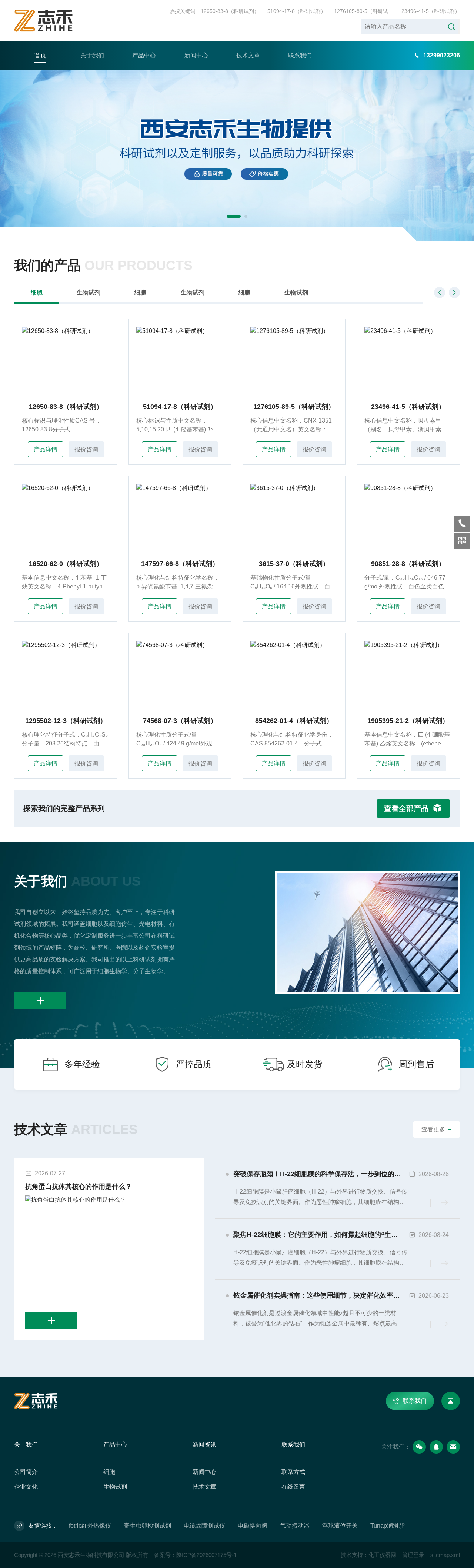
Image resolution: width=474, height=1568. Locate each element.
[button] (234, 216)
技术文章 (248, 55)
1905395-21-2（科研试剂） (408, 720)
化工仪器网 (382, 1555)
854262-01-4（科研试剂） (294, 720)
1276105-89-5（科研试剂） (363, 11)
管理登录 (413, 1555)
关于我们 (92, 55)
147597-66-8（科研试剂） (180, 563)
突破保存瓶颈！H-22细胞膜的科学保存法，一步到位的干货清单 (321, 1174)
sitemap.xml (445, 1555)
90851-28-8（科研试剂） (408, 563)
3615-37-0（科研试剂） (294, 563)
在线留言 (293, 1487)
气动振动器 (295, 1525)
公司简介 (26, 1472)
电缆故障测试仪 (204, 1525)
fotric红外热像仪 (90, 1525)
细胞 (37, 292)
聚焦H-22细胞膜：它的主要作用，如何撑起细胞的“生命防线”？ (321, 1234)
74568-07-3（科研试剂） (180, 720)
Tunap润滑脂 (387, 1525)
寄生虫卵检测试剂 (147, 1525)
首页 (40, 55)
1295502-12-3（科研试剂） (66, 720)
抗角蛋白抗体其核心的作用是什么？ (78, 1186)
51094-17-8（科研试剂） (296, 11)
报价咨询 (86, 449)
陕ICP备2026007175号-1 (206, 1555)
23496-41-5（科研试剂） (430, 11)
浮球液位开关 (340, 1525)
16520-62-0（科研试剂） (66, 563)
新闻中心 (196, 55)
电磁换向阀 (252, 1525)
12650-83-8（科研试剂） (230, 11)
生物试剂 (88, 292)
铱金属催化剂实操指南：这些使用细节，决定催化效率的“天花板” (321, 1295)
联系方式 (293, 1472)
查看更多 (436, 1129)
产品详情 (45, 449)
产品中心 (144, 55)
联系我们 (300, 55)
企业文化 (26, 1487)
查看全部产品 (406, 808)
